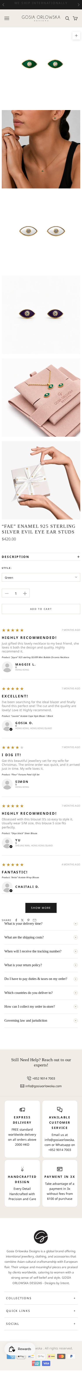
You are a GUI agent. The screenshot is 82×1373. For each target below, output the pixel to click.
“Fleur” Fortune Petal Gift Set (25, 774)
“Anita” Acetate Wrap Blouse (25, 877)
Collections (41, 1298)
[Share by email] (34, 920)
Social (41, 1324)
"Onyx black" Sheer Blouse (24, 833)
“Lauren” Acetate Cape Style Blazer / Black (32, 716)
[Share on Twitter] (22, 920)
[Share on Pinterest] (28, 920)
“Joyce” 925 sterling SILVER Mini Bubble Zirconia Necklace (40, 657)
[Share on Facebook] (16, 920)
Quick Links (41, 1311)
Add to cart (41, 609)
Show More (41, 908)
